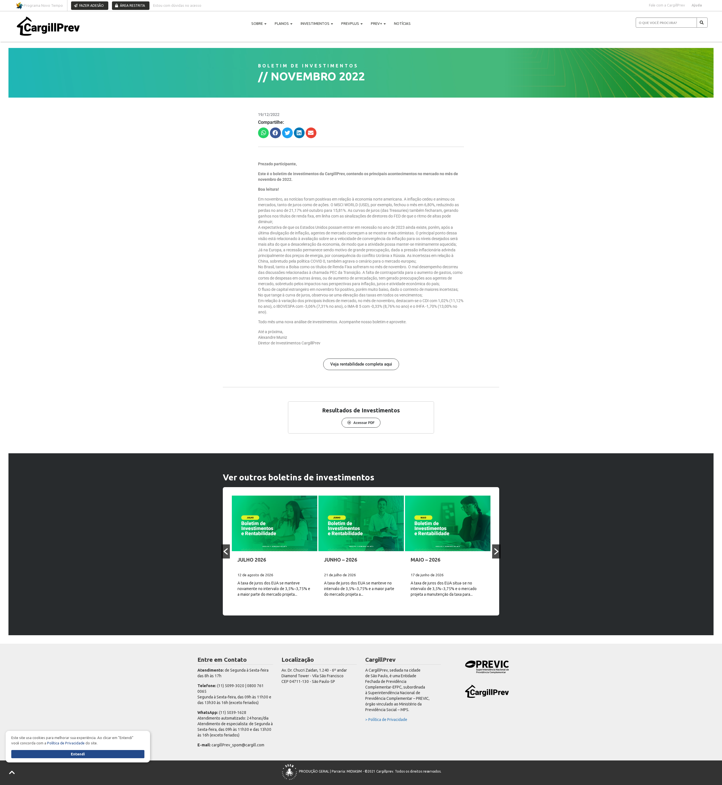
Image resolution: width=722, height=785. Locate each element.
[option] (274, 551)
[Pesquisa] (702, 22)
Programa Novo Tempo (43, 5)
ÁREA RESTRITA (132, 5)
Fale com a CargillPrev (667, 5)
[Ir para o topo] (12, 772)
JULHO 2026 (251, 559)
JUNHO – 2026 (340, 559)
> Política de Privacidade (386, 719)
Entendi (78, 754)
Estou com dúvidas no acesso (177, 5)
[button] (263, 132)
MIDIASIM (354, 771)
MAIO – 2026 (425, 559)
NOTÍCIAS (402, 23)
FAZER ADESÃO (91, 5)
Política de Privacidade (66, 743)
